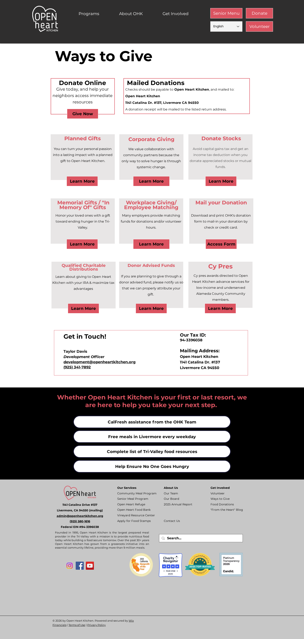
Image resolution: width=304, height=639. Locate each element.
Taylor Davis (75, 351)
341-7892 (82, 367)
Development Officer (83, 357)
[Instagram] (70, 566)
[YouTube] (90, 566)
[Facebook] (80, 566)
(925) (68, 367)
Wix (131, 620)
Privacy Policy (96, 625)
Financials (59, 625)
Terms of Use (76, 625)
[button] (95, 13)
